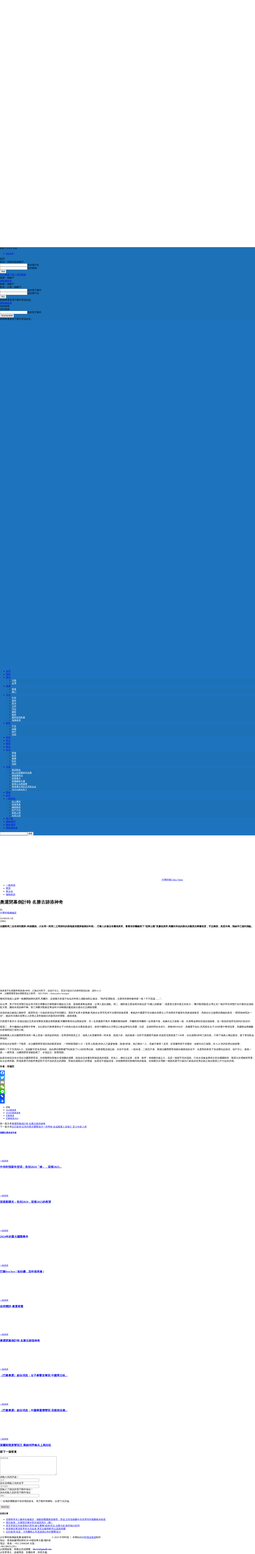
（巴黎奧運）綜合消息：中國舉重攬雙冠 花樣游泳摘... (33, 1410)
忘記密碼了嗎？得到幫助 (13, 274)
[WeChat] (127, 1087)
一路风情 (10, 798)
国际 (8, 674)
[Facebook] (127, 1072)
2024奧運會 (11, 1110)
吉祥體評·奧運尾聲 (11, 1306)
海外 (14, 700)
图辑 (8, 792)
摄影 (14, 712)
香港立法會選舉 (19, 784)
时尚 (14, 761)
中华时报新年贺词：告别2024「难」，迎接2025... (31, 1166)
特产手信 (16, 810)
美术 (14, 703)
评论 (8, 740)
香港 (14, 689)
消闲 (14, 764)
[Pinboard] (127, 1096)
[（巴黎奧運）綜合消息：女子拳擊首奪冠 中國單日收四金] (16, 1366)
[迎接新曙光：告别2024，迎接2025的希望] (16, 1193)
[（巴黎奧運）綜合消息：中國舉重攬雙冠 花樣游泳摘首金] (16, 1401)
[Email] (127, 1082)
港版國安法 (17, 775)
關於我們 (10, 824)
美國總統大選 (18, 781)
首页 (8, 671)
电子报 (9, 818)
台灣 (14, 683)
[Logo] (127, 410)
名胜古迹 (16, 815)
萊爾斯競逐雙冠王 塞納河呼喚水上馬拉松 (25, 1445)
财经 (8, 723)
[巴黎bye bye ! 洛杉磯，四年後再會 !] (16, 1262)
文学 (14, 706)
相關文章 (4, 1132)
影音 (8, 795)
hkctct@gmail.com (42, 1549)
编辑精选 (16, 807)
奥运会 (9, 891)
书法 (14, 709)
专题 (8, 766)
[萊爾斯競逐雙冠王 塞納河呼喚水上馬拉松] (16, 1436)
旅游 (14, 755)
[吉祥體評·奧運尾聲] (16, 1297)
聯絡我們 (10, 821)
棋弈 (14, 714)
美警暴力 (16, 778)
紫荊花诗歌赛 (18, 717)
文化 (8, 694)
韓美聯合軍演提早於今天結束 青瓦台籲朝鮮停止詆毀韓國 (36, 1528)
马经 (14, 734)
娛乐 (8, 746)
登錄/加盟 (10, 253)
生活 (8, 749)
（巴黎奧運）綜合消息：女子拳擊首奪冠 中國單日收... (33, 1375)
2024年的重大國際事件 (14, 1236)
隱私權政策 (6, 281)
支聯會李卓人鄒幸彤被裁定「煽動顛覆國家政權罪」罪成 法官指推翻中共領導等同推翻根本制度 (56, 1519)
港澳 (8, 686)
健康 (14, 758)
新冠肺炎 (16, 770)
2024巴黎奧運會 (13, 1113)
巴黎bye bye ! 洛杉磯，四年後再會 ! (22, 1271)
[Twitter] (127, 1077)
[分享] (127, 1101)
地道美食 (16, 804)
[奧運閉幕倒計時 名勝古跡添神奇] (16, 1331)
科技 (8, 737)
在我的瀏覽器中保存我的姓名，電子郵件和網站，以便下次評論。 (37, 1501)
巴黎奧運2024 (12, 1118)
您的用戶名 (33, 265)
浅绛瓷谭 (16, 720)
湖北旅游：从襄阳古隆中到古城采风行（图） (29, 1522)
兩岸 (8, 677)
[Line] (127, 1091)
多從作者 (12, 1132)
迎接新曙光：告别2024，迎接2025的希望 (25, 1201)
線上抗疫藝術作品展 (22, 773)
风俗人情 (16, 813)
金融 (14, 729)
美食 (14, 753)
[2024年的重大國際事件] (16, 1228)
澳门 (14, 692)
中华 (14, 698)
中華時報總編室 (8, 912)
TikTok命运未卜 (19, 789)
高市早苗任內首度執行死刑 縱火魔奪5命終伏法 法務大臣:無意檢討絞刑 (43, 1525)
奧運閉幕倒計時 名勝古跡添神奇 (28, 1123)
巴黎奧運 (10, 1116)
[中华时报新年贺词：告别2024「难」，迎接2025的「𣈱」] (16, 1158)
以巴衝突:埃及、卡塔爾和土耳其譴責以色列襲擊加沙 (33, 1532)
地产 (14, 732)
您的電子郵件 (34, 290)
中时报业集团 (89, 1537)
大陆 (14, 680)
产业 (14, 726)
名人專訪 (16, 801)
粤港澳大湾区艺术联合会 (24, 787)
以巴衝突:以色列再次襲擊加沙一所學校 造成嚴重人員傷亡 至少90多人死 (49, 1126)
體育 (8, 743)
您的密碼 (32, 268)
